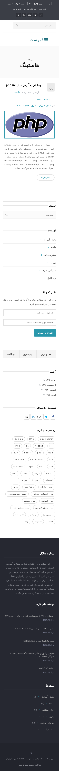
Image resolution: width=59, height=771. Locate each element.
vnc (41, 466)
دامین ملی (24, 480)
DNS (31, 439)
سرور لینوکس (47, 500)
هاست (50, 521)
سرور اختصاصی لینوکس (43, 494)
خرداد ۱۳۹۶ (51, 379)
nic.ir (50, 452)
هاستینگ (38, 521)
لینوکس (33, 514)
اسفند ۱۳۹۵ (50, 395)
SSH (51, 466)
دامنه (53, 247)
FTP (51, 445)
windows (18, 466)
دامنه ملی (49, 480)
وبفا (48, 3)
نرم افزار (51, 278)
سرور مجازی (20, 3)
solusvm (19, 459)
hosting (39, 445)
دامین (37, 480)
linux (17, 445)
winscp (49, 473)
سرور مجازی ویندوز (20, 507)
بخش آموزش (45, 105)
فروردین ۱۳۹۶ (49, 389)
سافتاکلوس (29, 487)
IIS (27, 445)
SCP (51, 459)
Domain (19, 439)
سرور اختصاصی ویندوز (17, 494)
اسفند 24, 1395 (43, 99)
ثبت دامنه (17, 8)
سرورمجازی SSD (36, 3)
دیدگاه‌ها (11, 354)
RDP (16, 452)
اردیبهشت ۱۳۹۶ (49, 384)
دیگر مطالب (49, 255)
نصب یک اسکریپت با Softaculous (38, 640)
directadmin (46, 439)
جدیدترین (27, 354)
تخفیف (25, 473)
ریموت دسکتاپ (46, 487)
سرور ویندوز (48, 514)
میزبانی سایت (30, 8)
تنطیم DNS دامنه (46, 668)
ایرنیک (36, 473)
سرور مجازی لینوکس (44, 507)
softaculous (36, 459)
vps (31, 466)
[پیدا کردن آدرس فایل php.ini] (29, 124)
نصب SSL (19, 514)
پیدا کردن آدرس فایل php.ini (23, 85)
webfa (17, 92)
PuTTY (27, 452)
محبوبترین (46, 354)
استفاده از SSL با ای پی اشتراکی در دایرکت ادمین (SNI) (29, 616)
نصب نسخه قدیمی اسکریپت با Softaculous (34, 628)
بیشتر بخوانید (45, 177)
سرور (34, 105)
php (39, 452)
